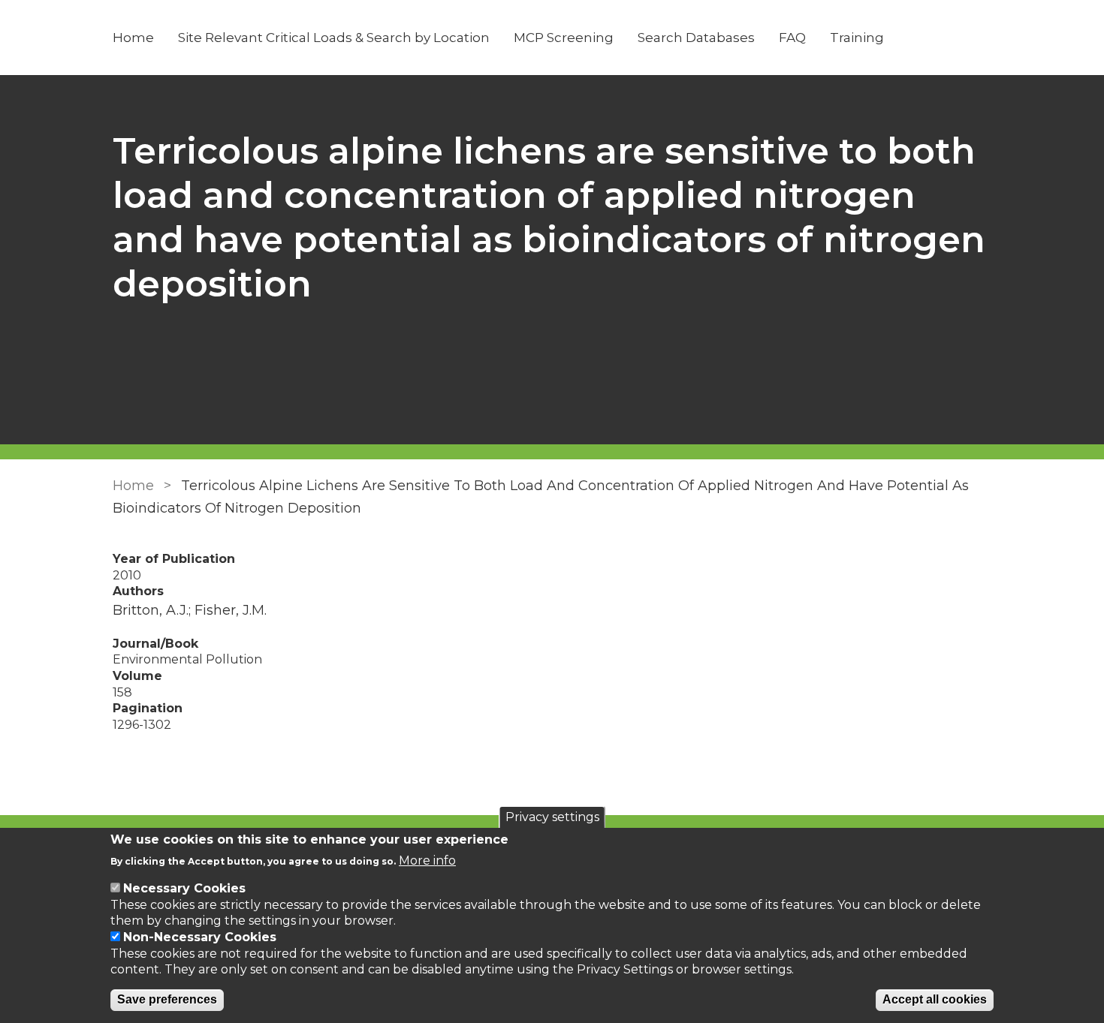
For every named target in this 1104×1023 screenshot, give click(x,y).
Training (857, 37)
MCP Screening (564, 37)
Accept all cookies (934, 1000)
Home (133, 37)
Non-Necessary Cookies (199, 937)
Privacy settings (552, 817)
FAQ (792, 37)
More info (427, 860)
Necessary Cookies (184, 888)
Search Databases (696, 37)
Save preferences (167, 1000)
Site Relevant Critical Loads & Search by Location (334, 37)
